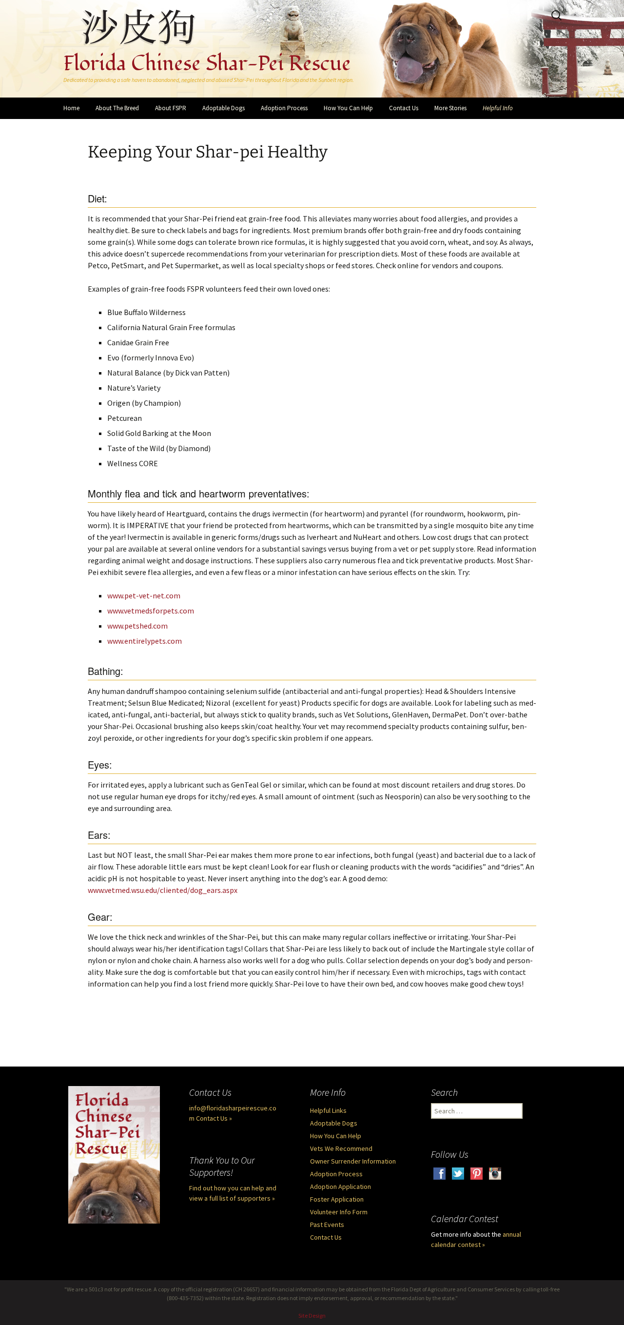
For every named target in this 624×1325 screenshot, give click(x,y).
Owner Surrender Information (353, 1161)
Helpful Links (328, 1110)
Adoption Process (284, 108)
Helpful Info (498, 108)
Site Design (312, 1315)
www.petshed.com (137, 626)
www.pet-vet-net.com (143, 595)
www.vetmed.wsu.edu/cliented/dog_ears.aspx (162, 890)
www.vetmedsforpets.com (150, 610)
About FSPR (170, 108)
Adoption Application (340, 1186)
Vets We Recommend (341, 1148)
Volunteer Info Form (339, 1211)
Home (71, 108)
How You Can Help (348, 108)
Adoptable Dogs (223, 108)
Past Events (327, 1224)
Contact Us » (214, 1118)
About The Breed (117, 108)
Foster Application (337, 1199)
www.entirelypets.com (144, 641)
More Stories (450, 108)
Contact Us (403, 108)
